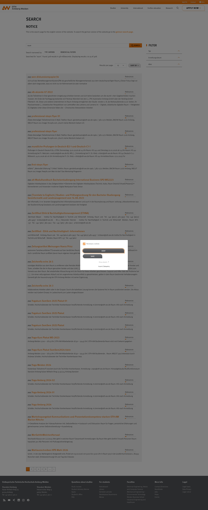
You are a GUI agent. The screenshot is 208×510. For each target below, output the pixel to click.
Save (92, 256)
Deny (103, 250)
